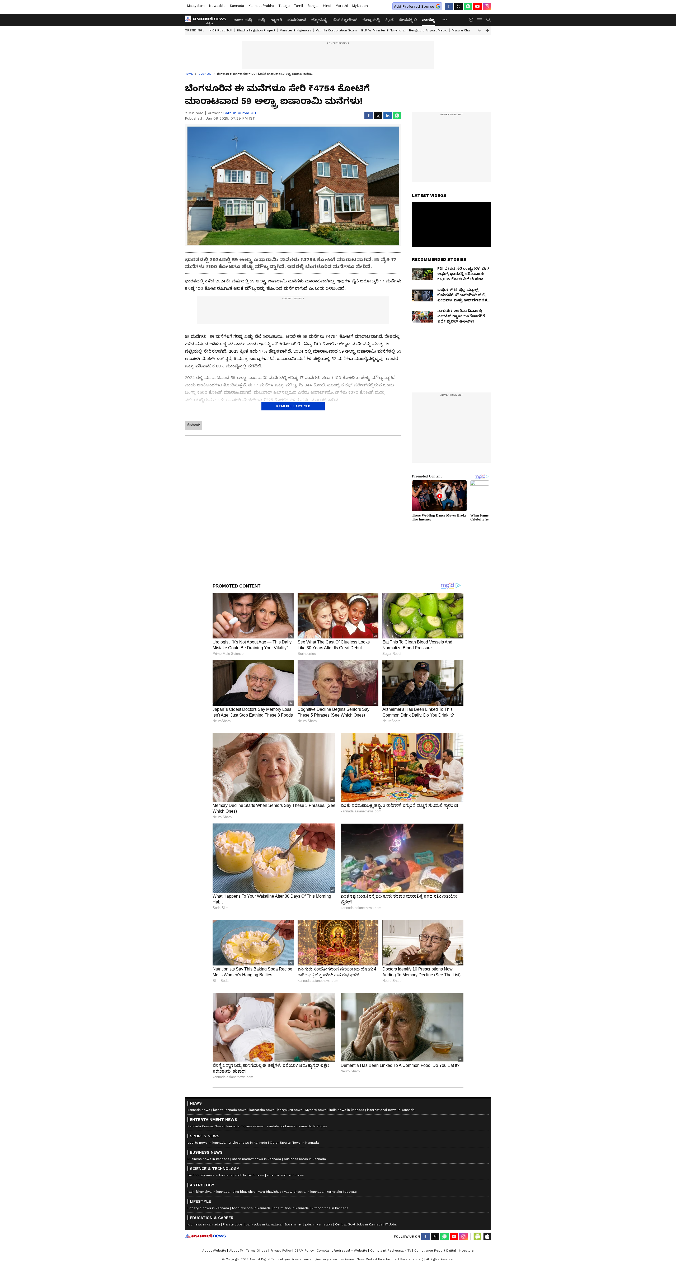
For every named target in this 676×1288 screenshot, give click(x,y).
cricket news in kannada (247, 1142)
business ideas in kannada (305, 1159)
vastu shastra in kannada (303, 1192)
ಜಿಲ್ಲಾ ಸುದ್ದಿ (371, 20)
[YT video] (477, 6)
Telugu (284, 6)
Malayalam (196, 6)
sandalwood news (280, 1126)
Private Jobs (233, 1224)
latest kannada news (229, 1110)
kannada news (198, 1110)
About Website (214, 1250)
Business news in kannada (208, 1159)
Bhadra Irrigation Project (256, 30)
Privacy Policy (281, 1250)
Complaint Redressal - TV (390, 1250)
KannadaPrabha (261, 6)
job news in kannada (203, 1224)
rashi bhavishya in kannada (208, 1192)
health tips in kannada (291, 1208)
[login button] (472, 19)
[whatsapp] (468, 6)
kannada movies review (245, 1126)
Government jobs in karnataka (308, 1224)
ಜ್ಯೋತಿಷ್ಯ (319, 20)
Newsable (217, 6)
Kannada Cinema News (205, 1126)
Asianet (205, 1236)
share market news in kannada (256, 1159)
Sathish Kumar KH (239, 113)
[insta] (487, 6)
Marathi (341, 6)
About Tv (236, 1250)
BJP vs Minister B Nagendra (383, 30)
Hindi (327, 6)
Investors (466, 1250)
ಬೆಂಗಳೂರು (193, 425)
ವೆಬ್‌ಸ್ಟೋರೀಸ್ (344, 20)
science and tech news (285, 1175)
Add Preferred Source (414, 6)
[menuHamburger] (479, 20)
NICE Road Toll (220, 30)
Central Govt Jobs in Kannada (358, 1224)
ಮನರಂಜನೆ (296, 20)
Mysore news (315, 1110)
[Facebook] (449, 6)
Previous (479, 30)
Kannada (237, 6)
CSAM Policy (304, 1250)
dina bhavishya (243, 1192)
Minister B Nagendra (295, 30)
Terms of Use (256, 1250)
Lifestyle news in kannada (208, 1208)
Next (487, 30)
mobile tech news (249, 1175)
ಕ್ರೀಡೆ (389, 20)
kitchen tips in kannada (330, 1208)
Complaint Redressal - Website (342, 1250)
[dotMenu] (445, 20)
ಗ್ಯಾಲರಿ (276, 20)
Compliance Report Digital (435, 1250)
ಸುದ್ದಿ (261, 20)
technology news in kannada (209, 1175)
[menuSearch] (488, 20)
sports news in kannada (206, 1142)
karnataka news (261, 1110)
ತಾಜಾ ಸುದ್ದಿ (242, 20)
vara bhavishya (269, 1192)
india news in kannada (346, 1110)
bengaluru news (289, 1110)
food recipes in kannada (251, 1208)
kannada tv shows (312, 1126)
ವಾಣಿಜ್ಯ (428, 20)
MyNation (360, 6)
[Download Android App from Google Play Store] (477, 1236)
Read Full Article (293, 406)
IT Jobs (391, 1224)
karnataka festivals (341, 1192)
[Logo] (207, 20)
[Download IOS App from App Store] (487, 1236)
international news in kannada (391, 1110)
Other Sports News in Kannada (294, 1142)
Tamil (298, 6)
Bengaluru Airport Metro (428, 30)
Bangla (312, 6)
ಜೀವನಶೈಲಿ (408, 20)
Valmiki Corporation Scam (336, 30)
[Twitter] (458, 6)
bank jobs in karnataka (263, 1224)
